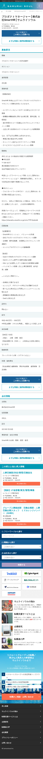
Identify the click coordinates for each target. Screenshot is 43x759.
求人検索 (5, 706)
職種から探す (9, 542)
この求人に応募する (21, 33)
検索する (21, 565)
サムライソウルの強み (10, 711)
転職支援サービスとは (10, 716)
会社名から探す (10, 553)
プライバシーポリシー (10, 737)
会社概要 (5, 732)
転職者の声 (6, 727)
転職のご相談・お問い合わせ (21, 697)
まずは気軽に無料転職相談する (21, 41)
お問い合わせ (6, 743)
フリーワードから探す (13, 531)
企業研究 (5, 722)
